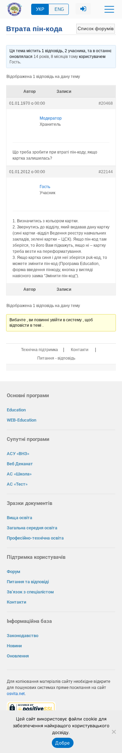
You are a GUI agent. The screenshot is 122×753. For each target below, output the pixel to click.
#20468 (106, 103)
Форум (13, 571)
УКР (40, 9)
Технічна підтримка (39, 349)
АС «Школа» (19, 473)
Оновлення (18, 655)
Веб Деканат (20, 463)
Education (16, 409)
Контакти (79, 349)
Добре (62, 743)
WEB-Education (21, 420)
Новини (14, 645)
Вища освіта (19, 517)
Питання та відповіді (28, 581)
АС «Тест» (17, 484)
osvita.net (16, 693)
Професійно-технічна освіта (35, 538)
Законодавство (22, 635)
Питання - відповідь (56, 358)
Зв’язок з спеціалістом (30, 591)
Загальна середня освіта (32, 527)
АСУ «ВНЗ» (18, 453)
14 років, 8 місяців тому (56, 56)
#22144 (106, 171)
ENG (59, 9)
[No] (113, 731)
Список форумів (96, 28)
